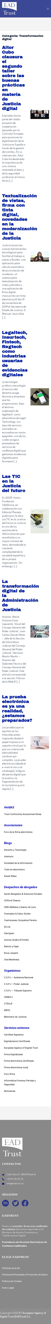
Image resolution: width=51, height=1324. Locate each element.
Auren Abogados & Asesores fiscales (23, 894)
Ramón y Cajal (11, 946)
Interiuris (8, 856)
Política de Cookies (12, 1281)
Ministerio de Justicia (15, 1016)
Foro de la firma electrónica (18, 832)
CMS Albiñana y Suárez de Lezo (20, 907)
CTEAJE (8, 1003)
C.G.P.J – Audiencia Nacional (18, 977)
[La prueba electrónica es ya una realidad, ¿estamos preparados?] (39, 742)
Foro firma (9, 1074)
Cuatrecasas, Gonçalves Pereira (20, 920)
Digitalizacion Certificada (17, 1041)
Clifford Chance (12, 900)
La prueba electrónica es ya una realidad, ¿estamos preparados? (17, 708)
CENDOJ (8, 997)
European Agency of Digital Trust (21, 1047)
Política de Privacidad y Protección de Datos (25, 1274)
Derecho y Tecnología (15, 850)
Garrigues (9, 933)
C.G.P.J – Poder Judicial (16, 984)
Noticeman (9, 1091)
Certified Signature (14, 1034)
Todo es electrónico (14, 869)
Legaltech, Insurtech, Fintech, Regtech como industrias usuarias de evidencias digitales (14, 353)
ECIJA (7, 926)
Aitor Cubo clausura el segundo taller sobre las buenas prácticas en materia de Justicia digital (13, 78)
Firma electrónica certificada (19, 1060)
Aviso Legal (8, 1287)
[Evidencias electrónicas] (9, 8)
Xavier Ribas (10, 876)
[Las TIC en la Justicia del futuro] (39, 521)
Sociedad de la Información (18, 863)
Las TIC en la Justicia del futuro (13, 483)
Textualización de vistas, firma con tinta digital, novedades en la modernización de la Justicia (19, 216)
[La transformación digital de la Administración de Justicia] (39, 631)
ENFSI (7, 1010)
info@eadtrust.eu (15, 1184)
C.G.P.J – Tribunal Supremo (18, 990)
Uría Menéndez (11, 959)
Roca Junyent (11, 953)
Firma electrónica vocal (16, 1067)
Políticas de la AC (11, 1268)
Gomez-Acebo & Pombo (16, 939)
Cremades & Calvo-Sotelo (17, 913)
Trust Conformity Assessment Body (22, 814)
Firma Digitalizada (13, 1054)
